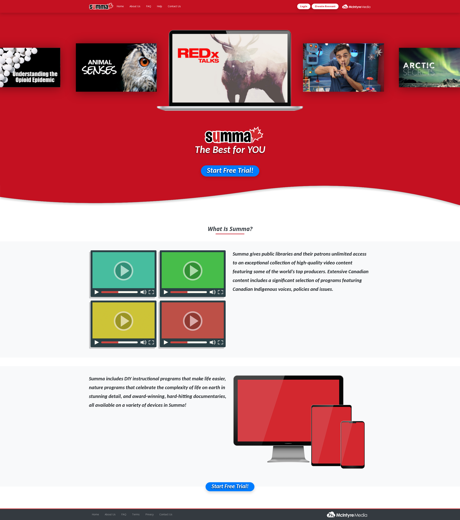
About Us (135, 6)
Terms (136, 514)
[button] (230, 171)
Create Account (325, 6)
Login (303, 6)
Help (159, 6)
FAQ (148, 6)
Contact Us (174, 6)
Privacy (149, 514)
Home (120, 6)
